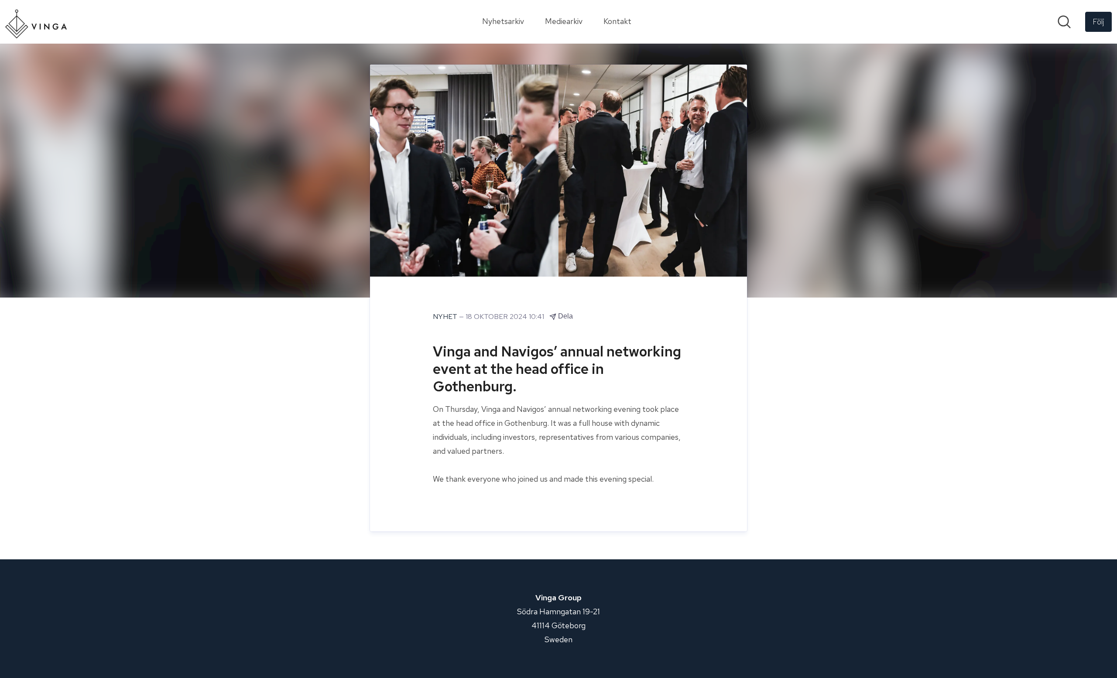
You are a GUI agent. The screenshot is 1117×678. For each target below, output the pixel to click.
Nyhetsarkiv (503, 21)
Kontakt (617, 21)
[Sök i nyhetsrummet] (1064, 22)
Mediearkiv (563, 21)
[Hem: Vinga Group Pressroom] (36, 21)
